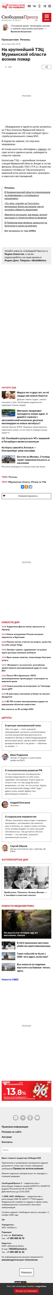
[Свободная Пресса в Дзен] (49, 6)
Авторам (7, 1137)
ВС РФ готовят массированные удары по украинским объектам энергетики (25, 703)
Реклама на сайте (11, 1132)
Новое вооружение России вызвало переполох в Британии (22, 635)
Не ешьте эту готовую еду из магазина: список (21, 934)
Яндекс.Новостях (14, 254)
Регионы (25, 39)
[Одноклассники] (26, 487)
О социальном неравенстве (20, 816)
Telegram (25, 260)
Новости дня (10, 622)
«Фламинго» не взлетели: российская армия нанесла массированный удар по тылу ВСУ (24, 668)
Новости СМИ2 (10, 979)
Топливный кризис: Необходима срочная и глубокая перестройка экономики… (30, 27)
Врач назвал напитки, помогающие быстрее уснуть (26, 658)
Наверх (26, 1272)
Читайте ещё (9, 388)
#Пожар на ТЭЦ (38, 482)
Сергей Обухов (18, 846)
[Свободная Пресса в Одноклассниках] (39, 6)
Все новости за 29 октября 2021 (17, 709)
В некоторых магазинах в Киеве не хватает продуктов (26, 695)
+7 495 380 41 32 (15, 1252)
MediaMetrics (39, 260)
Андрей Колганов (20, 802)
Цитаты (7, 718)
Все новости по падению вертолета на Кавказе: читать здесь (33, 967)
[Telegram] (30, 487)
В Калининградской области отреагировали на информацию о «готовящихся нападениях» (27, 195)
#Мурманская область (19, 482)
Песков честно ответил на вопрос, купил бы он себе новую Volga (26, 643)
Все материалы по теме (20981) (20, 231)
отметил (42, 149)
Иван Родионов (19, 755)
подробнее (40, 1286)
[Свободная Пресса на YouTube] (29, 6)
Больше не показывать (26, 1291)
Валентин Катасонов (21, 31)
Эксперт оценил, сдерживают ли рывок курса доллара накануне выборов (24, 651)
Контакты (7, 1142)
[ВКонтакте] (22, 487)
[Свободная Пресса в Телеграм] (44, 6)
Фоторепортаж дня (15, 860)
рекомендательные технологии (20, 1260)
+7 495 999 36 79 (15, 1238)
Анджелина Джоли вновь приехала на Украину (23, 628)
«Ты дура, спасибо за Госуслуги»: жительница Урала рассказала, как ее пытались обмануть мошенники (24, 206)
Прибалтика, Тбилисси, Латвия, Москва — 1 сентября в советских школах (25, 893)
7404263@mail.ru (17, 1249)
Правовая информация (15, 1127)
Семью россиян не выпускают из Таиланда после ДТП (26, 687)
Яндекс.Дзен (12, 260)
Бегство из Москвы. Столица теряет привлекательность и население (33, 460)
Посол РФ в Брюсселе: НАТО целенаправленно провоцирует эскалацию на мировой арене (25, 678)
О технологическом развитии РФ (23, 770)
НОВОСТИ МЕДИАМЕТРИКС (18, 906)
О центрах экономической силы (23, 725)
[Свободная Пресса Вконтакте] (34, 6)
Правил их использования (28, 1168)
